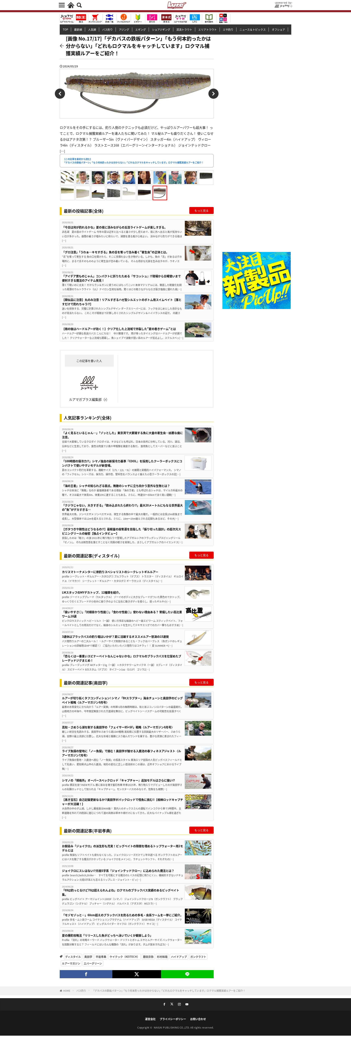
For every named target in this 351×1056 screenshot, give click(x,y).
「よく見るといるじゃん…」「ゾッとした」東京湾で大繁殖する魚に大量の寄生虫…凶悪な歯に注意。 (122, 435)
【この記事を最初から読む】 (133, 160)
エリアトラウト (207, 29)
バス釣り (107, 29)
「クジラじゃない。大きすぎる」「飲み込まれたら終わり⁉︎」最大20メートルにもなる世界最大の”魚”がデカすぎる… (122, 507)
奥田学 (88, 957)
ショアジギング (161, 29)
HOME (66, 990)
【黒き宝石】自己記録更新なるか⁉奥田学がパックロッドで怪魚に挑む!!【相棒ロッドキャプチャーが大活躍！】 (122, 801)
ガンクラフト (198, 957)
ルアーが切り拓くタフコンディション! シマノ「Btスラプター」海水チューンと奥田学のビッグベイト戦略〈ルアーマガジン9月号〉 (122, 700)
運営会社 (150, 1019)
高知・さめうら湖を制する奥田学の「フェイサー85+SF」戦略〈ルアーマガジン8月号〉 (118, 727)
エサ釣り (228, 29)
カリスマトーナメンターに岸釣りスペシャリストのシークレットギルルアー (110, 572)
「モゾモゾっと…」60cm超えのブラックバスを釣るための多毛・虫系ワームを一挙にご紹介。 (122, 915)
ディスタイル (73, 957)
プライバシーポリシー (173, 1019)
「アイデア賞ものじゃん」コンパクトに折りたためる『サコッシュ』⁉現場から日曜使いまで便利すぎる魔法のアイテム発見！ (121, 278)
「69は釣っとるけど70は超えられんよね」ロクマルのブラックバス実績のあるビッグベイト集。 (120, 892)
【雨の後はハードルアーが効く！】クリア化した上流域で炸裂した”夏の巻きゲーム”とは (119, 329)
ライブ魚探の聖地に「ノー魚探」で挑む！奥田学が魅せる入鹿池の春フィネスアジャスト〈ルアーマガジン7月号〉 (121, 753)
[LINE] (187, 974)
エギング (140, 29)
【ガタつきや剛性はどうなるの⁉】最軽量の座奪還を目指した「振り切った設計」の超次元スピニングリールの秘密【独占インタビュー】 (121, 531)
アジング (124, 29)
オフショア (278, 29)
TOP (65, 29)
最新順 (78, 29)
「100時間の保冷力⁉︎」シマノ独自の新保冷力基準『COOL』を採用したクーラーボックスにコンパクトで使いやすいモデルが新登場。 (122, 463)
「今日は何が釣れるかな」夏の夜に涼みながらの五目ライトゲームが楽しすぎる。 (114, 227)
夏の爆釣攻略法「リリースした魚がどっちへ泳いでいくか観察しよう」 (107, 935)
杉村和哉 (162, 957)
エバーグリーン (93, 963)
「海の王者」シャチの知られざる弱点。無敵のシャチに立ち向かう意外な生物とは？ (116, 486)
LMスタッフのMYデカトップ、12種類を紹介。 (92, 592)
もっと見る (201, 210)
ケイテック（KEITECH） (125, 957)
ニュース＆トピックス (252, 29)
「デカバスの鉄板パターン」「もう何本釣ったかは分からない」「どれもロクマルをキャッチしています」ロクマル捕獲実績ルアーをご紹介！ (168, 990)
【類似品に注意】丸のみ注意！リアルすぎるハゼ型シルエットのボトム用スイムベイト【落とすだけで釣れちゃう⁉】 (121, 302)
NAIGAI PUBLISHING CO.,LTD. (172, 1027)
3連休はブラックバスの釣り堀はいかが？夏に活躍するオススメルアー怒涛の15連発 (115, 636)
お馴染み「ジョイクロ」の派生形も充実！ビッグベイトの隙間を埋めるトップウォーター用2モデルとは (122, 848)
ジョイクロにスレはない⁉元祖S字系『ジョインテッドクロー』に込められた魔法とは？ (118, 871)
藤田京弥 (148, 957)
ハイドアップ (179, 957)
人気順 (92, 29)
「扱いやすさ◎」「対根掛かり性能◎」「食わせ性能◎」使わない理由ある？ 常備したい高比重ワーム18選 (122, 614)
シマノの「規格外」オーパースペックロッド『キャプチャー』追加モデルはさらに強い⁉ (118, 780)
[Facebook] (86, 974)
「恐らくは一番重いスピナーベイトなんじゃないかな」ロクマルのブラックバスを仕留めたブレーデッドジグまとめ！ (121, 658)
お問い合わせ (198, 1019)
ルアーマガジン (71, 963)
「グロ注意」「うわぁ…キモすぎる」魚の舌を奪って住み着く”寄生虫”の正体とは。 (115, 252)
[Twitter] (136, 974)
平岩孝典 (101, 957)
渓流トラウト (184, 29)
